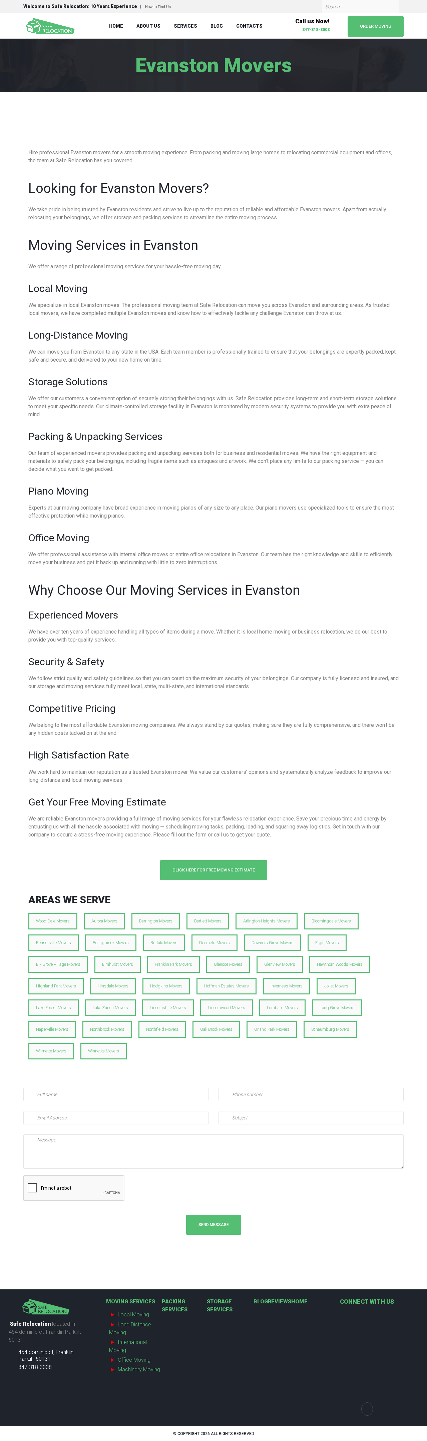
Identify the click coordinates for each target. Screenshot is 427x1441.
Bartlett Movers (208, 920)
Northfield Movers (162, 1029)
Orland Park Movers (272, 1029)
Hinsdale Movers (113, 985)
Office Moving (134, 1360)
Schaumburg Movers (330, 1029)
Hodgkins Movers (166, 985)
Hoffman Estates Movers (226, 985)
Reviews (279, 1301)
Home (116, 26)
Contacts (249, 26)
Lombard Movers (282, 1007)
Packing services (174, 1305)
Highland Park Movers (56, 985)
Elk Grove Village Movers (58, 964)
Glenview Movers (279, 964)
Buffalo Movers (163, 942)
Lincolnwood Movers (226, 1007)
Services (185, 26)
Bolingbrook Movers (111, 942)
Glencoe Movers (228, 964)
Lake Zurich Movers (110, 1007)
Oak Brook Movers (216, 1029)
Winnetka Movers (103, 1050)
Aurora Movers (104, 920)
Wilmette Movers (51, 1050)
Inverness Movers (287, 985)
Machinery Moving (139, 1369)
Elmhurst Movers (117, 964)
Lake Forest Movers (53, 1007)
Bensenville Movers (53, 942)
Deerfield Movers (214, 942)
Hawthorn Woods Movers (340, 964)
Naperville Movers (52, 1029)
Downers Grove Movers (273, 942)
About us (148, 26)
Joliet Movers (336, 985)
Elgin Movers (327, 942)
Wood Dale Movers (53, 920)
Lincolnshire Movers (168, 1007)
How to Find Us (158, 7)
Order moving (375, 26)
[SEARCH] (392, 6)
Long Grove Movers (337, 1007)
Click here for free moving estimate (213, 869)
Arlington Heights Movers (266, 920)
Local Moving (133, 1314)
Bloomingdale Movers (331, 920)
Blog (216, 26)
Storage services (220, 1305)
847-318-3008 (316, 29)
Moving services (130, 1301)
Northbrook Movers (107, 1029)
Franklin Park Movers (173, 964)
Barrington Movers (155, 920)
